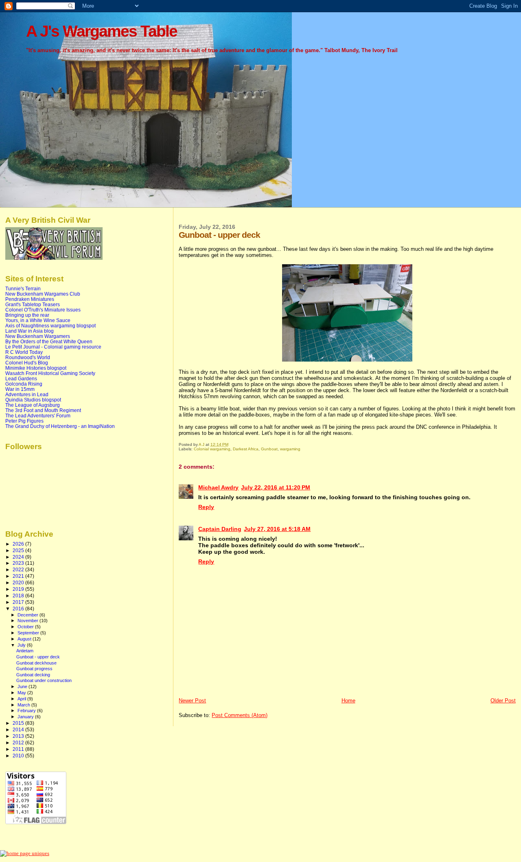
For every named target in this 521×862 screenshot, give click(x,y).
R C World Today (24, 352)
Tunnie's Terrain (23, 288)
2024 (19, 556)
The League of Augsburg (32, 405)
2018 (19, 595)
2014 (19, 729)
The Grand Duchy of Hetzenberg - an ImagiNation (60, 426)
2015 (19, 723)
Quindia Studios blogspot (33, 399)
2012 (19, 742)
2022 (19, 569)
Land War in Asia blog (29, 330)
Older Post (503, 700)
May (22, 692)
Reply (206, 507)
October (26, 626)
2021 (19, 576)
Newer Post (192, 700)
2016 (19, 608)
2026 (19, 543)
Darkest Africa (245, 449)
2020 (19, 582)
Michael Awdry (218, 487)
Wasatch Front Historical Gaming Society (50, 373)
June (23, 686)
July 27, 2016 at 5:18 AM (277, 529)
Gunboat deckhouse (36, 662)
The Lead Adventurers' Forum (37, 415)
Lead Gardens (21, 378)
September (29, 632)
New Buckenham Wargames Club (42, 293)
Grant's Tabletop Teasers (32, 304)
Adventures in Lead (26, 394)
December (28, 614)
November (28, 620)
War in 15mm (20, 389)
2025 (19, 550)
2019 (19, 589)
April (22, 698)
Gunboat (269, 449)
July (22, 645)
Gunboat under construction (44, 680)
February (27, 710)
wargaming (290, 449)
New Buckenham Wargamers (37, 336)
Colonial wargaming (212, 449)
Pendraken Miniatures (29, 299)
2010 (19, 755)
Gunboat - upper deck (38, 656)
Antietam (24, 650)
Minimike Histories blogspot (35, 368)
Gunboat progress (34, 668)
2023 (19, 563)
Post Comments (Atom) (239, 715)
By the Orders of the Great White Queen (48, 341)
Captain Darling (219, 529)
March (24, 704)
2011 (19, 749)
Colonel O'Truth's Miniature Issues (43, 309)
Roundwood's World (27, 357)
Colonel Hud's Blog (26, 362)
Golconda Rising (23, 383)
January (26, 716)
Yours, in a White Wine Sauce (37, 320)
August (25, 638)
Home (348, 700)
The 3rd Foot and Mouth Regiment (43, 410)
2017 (19, 602)
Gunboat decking (33, 674)
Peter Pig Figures (24, 420)
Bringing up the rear (27, 315)
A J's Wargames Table (101, 31)
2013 (19, 736)
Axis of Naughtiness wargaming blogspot (50, 325)
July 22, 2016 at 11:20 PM (275, 487)
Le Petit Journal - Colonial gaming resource (53, 346)
